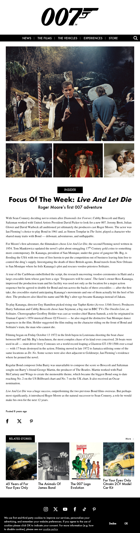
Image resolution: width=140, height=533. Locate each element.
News (26, 38)
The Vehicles (67, 38)
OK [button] (126, 523)
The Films (45, 38)
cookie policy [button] (50, 529)
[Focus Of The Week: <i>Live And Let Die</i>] (29, 160)
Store (113, 38)
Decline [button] (112, 523)
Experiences (93, 38)
